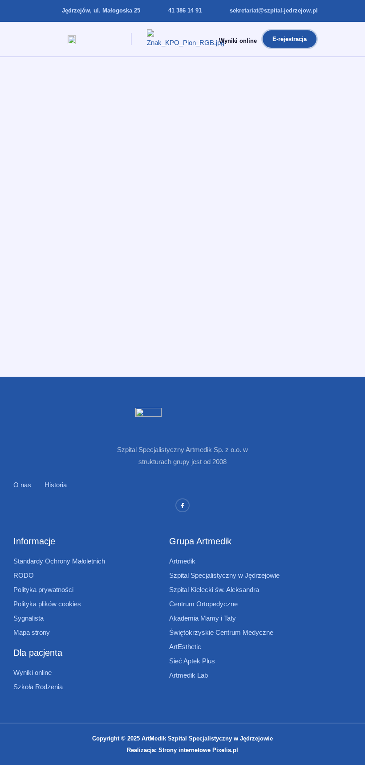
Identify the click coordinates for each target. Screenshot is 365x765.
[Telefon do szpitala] (158, 11)
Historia (56, 485)
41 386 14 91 (185, 10)
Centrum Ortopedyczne (203, 604)
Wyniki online (238, 40)
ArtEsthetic (185, 646)
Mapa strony (31, 632)
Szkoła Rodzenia (38, 687)
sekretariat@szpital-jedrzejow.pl (274, 10)
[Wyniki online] (207, 39)
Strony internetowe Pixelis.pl (198, 750)
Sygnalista (28, 618)
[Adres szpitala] (51, 11)
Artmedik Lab (188, 675)
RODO (23, 575)
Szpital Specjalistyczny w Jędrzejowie (224, 575)
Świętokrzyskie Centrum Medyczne (221, 632)
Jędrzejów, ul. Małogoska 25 (101, 10)
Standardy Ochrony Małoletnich (59, 561)
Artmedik (182, 561)
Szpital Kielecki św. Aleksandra (214, 589)
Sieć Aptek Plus (192, 661)
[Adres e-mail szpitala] (219, 11)
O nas (22, 485)
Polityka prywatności (43, 589)
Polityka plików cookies (47, 604)
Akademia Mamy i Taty (202, 618)
